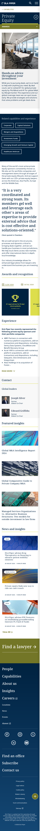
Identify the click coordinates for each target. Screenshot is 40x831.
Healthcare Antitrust (11, 151)
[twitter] (33, 734)
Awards (6, 26)
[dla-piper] (8, 3)
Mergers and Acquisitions (13, 132)
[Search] (30, 3)
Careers (8, 698)
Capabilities (9, 9)
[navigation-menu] (36, 3)
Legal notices (20, 785)
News (4, 711)
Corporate (8, 125)
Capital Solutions (23, 125)
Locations (6, 705)
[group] (15, 302)
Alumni (5, 723)
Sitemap (18, 808)
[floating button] (35, 796)
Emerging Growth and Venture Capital (18, 145)
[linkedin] (13, 743)
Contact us (10, 770)
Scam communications (20, 803)
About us (9, 683)
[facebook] (7, 734)
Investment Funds (11, 138)
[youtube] (26, 743)
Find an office (13, 756)
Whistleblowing (20, 798)
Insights (8, 691)
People (7, 669)
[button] (35, 17)
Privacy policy (20, 781)
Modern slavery (20, 794)
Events (5, 717)
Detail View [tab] (29, 285)
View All (6, 632)
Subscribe (10, 763)
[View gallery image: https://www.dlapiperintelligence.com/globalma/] (20, 468)
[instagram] (20, 734)
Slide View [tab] (9, 285)
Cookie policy (20, 790)
